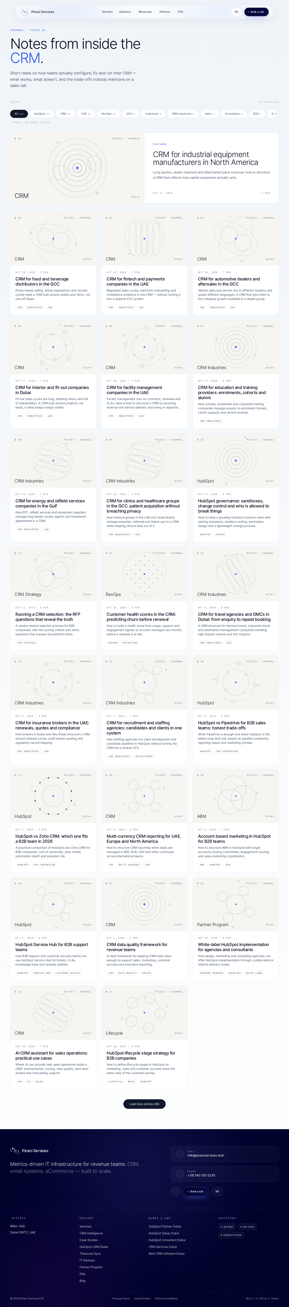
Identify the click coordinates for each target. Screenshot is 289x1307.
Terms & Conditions (166, 1298)
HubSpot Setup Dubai (164, 1233)
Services (107, 11)
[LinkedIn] (175, 1191)
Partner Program (91, 1267)
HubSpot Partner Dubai (165, 1226)
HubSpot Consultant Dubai (167, 1240)
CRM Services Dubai (163, 1246)
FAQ (180, 11)
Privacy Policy (121, 1298)
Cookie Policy (142, 1298)
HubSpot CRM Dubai (94, 1246)
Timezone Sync (90, 1253)
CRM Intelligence (91, 1233)
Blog (83, 1280)
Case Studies (89, 1240)
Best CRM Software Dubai (166, 1253)
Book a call (257, 11)
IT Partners (87, 1260)
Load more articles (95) (144, 1104)
